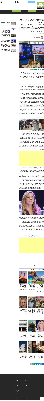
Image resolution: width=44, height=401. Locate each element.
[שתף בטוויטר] (41, 69)
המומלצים (17, 385)
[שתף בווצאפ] (35, 69)
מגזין (22, 13)
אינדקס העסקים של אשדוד (17, 393)
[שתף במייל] (33, 69)
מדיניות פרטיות (27, 383)
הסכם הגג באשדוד (17, 383)
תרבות (36, 13)
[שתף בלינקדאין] (37, 69)
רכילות (7, 13)
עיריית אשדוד (17, 380)
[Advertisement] (23, 158)
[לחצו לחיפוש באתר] (1, 2)
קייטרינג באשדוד (17, 388)
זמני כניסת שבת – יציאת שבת (17, 391)
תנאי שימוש (26, 380)
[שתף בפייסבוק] (18, 2)
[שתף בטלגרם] (39, 69)
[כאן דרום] (38, 4)
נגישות (27, 385)
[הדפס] (31, 69)
